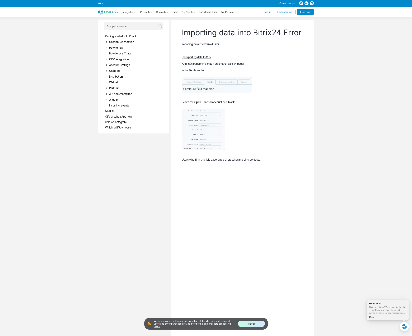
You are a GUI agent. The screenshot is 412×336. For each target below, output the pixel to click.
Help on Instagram (115, 122)
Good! (251, 323)
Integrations (129, 12)
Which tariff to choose (118, 127)
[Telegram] (306, 3)
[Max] (312, 3)
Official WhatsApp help (118, 116)
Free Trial (305, 11)
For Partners (227, 12)
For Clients (187, 12)
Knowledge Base (208, 11)
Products (145, 12)
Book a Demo (284, 11)
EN (99, 3)
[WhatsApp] (301, 3)
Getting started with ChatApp (122, 36)
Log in (267, 11)
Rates (175, 11)
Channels (161, 12)
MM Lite (109, 111)
